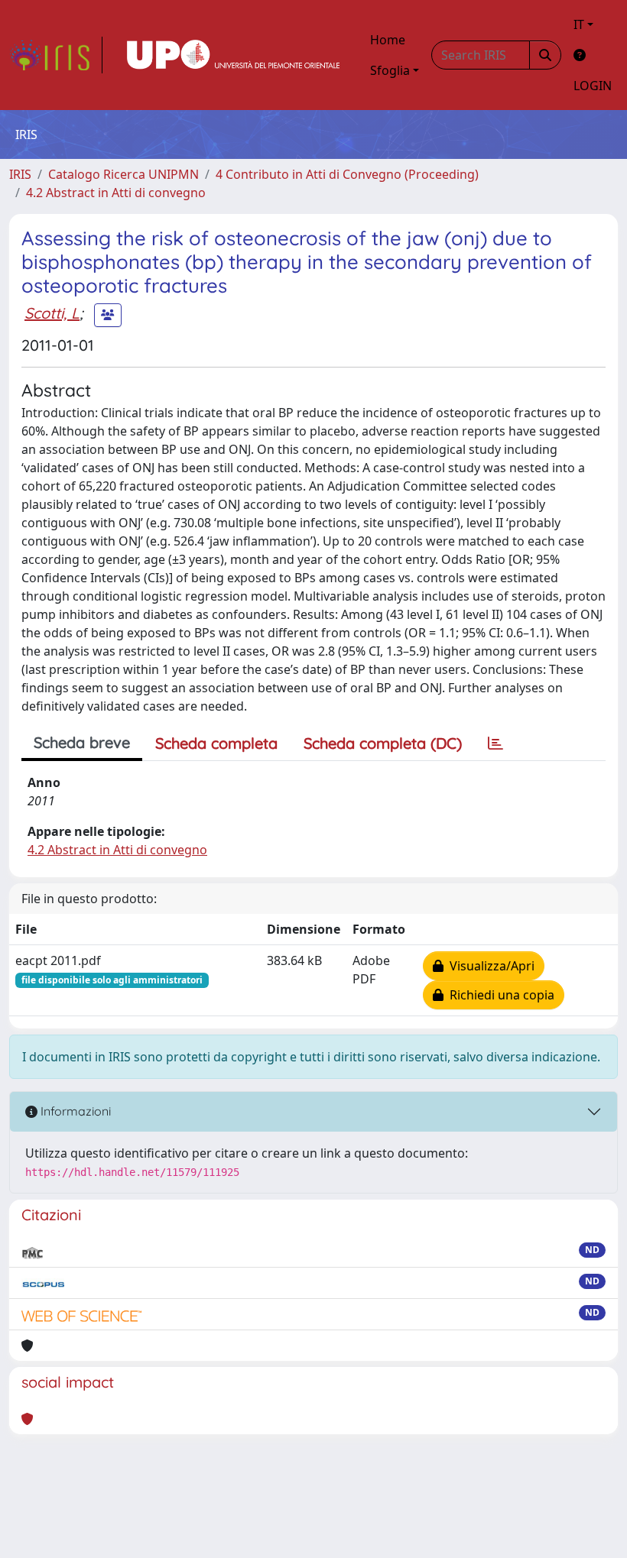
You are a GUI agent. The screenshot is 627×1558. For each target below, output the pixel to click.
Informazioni (74, 1111)
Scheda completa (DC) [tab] (383, 743)
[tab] (495, 743)
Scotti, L (52, 312)
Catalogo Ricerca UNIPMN (123, 174)
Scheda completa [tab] (216, 743)
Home (387, 39)
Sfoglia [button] (390, 70)
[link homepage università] (233, 55)
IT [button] (578, 24)
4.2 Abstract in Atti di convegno (116, 192)
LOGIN (592, 85)
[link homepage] (55, 55)
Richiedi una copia (498, 994)
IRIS (20, 174)
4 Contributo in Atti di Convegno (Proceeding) (347, 174)
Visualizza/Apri (488, 965)
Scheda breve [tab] (82, 742)
